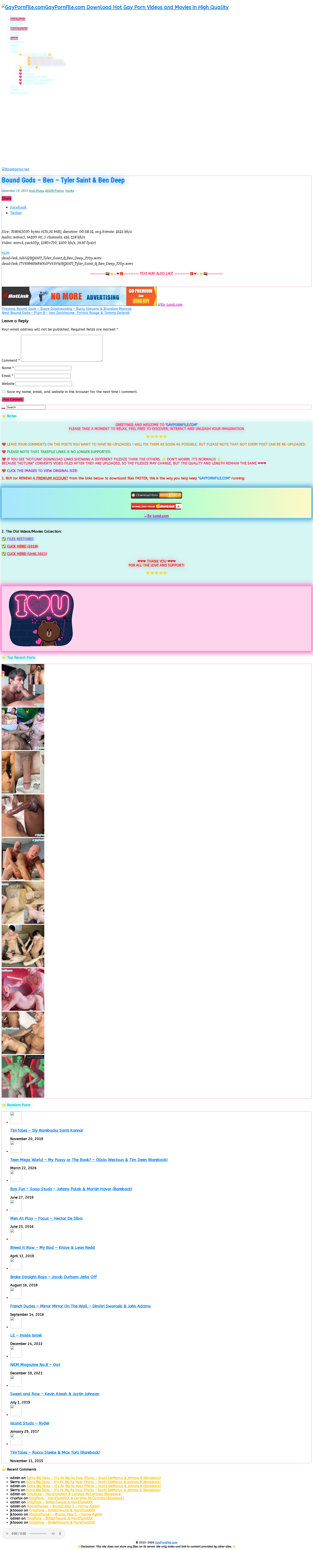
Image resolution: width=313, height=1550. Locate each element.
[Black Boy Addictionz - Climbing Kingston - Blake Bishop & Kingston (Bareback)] (23, 836)
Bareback (16, 22)
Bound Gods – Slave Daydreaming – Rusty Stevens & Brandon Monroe (67, 309)
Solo (13, 86)
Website (8, 384)
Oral (13, 48)
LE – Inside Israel (26, 1335)
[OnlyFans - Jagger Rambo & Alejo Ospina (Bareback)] (23, 705)
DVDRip (15, 32)
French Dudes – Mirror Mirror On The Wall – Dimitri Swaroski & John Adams (80, 1306)
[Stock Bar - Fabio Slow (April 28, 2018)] (23, 1096)
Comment (11, 360)
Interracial (17, 41)
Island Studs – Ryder (30, 1423)
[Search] (3, 408)
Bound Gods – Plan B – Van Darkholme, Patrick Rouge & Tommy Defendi (65, 313)
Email (7, 376)
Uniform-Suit (19, 92)
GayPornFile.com (166, 1542)
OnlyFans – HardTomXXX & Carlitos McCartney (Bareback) (74, 1494)
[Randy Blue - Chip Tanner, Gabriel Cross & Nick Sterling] (23, 966)
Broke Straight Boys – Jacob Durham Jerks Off (53, 1277)
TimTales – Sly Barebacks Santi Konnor (46, 1130)
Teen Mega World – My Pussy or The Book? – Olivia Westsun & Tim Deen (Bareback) (89, 1159)
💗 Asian (24, 70)
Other (14, 51)
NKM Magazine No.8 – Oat (35, 1364)
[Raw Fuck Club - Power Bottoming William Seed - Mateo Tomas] (23, 1010)
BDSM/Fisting (19, 28)
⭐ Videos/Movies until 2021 (46, 64)
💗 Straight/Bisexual (32, 83)
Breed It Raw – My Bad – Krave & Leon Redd (52, 1247)
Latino (14, 44)
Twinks (14, 89)
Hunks (14, 38)
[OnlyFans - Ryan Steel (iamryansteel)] (23, 792)
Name (8, 368)
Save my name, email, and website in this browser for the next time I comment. (72, 392)
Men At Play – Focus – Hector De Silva (46, 1218)
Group (14, 35)
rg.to (6, 252)
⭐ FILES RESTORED (40, 57)
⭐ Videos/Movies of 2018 (45, 60)
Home (14, 16)
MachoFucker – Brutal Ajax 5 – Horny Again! (63, 1506)
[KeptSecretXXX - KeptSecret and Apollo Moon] (23, 749)
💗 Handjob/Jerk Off (32, 76)
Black (13, 25)
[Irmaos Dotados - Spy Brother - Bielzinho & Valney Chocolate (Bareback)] (23, 1053)
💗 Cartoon (26, 73)
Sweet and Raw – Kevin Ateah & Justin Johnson (54, 1394)
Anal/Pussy (17, 19)
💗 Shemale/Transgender (36, 80)
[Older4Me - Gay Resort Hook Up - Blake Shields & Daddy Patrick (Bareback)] (23, 879)
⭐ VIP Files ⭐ (28, 67)
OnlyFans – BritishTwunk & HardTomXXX (60, 1502)
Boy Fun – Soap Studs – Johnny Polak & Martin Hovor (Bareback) (71, 1189)
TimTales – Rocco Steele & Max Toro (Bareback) (55, 1452)
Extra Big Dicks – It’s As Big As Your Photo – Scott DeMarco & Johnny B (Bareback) (94, 1478)
